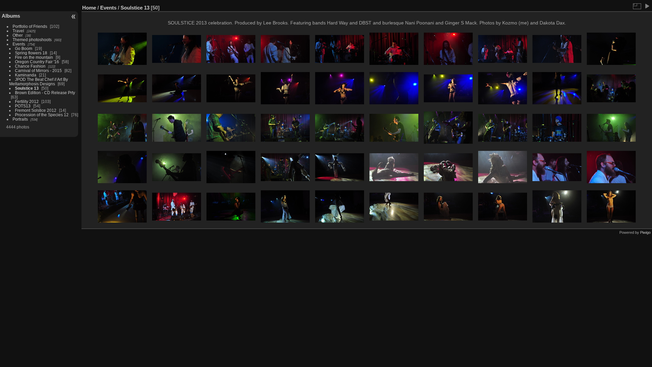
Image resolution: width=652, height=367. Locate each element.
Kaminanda (25, 75)
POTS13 (23, 106)
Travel (18, 31)
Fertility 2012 (27, 101)
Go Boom (23, 48)
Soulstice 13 (27, 88)
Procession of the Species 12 (42, 114)
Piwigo (645, 232)
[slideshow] (646, 6)
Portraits (20, 119)
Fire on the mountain (34, 57)
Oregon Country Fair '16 (37, 61)
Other (18, 35)
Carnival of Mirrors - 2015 (38, 70)
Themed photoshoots (32, 39)
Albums (11, 16)
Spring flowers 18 (31, 53)
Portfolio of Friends (30, 26)
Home (89, 8)
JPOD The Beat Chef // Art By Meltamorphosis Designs (38, 81)
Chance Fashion (30, 66)
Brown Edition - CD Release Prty (45, 92)
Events (19, 44)
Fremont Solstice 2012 (35, 110)
